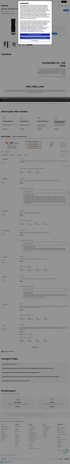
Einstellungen (35, 40)
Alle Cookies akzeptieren (35, 34)
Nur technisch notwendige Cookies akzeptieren (35, 37)
